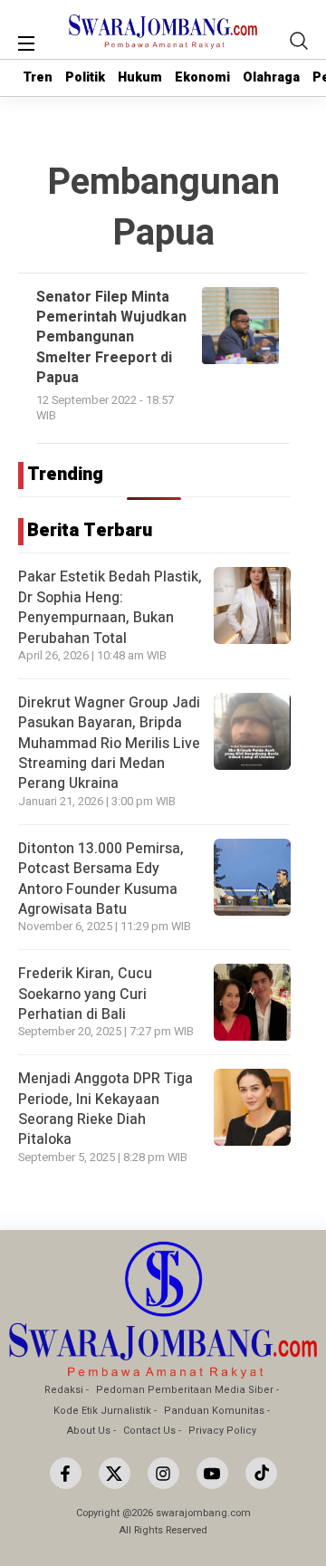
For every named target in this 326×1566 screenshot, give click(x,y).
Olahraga (271, 77)
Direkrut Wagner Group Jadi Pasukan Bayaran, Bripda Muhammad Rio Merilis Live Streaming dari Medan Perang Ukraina (109, 743)
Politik (85, 77)
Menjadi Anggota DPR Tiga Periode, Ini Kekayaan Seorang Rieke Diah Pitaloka (105, 1109)
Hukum (140, 77)
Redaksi (63, 1390)
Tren (38, 77)
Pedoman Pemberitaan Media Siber (184, 1390)
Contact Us (149, 1430)
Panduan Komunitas (214, 1410)
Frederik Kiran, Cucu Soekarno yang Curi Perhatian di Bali (85, 994)
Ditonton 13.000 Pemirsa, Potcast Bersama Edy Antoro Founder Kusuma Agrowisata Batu (101, 879)
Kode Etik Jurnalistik (102, 1410)
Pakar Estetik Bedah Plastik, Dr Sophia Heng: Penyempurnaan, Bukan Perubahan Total (110, 607)
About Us (88, 1430)
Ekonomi (202, 77)
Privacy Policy (222, 1430)
